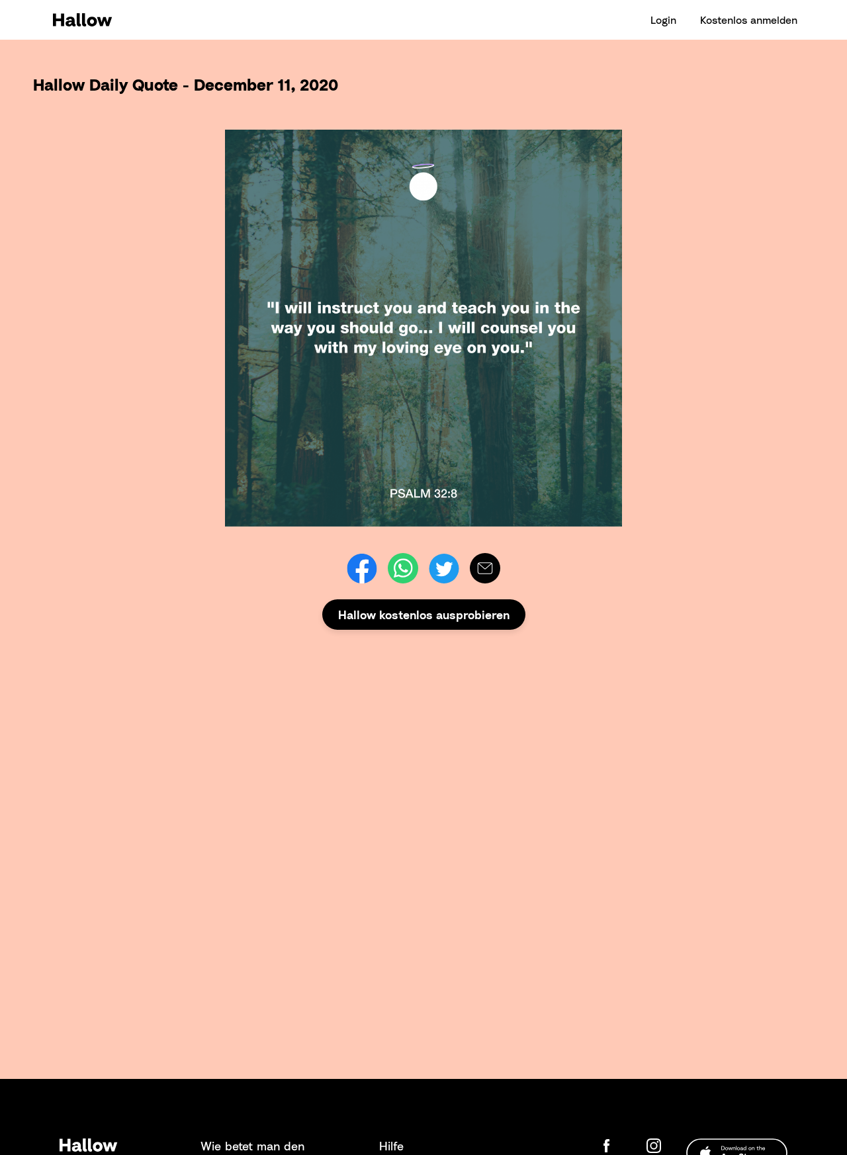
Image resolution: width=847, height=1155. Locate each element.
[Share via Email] (485, 568)
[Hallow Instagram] (656, 1145)
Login (663, 19)
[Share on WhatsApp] (403, 568)
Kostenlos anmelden (748, 19)
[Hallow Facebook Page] (616, 1145)
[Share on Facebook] (362, 568)
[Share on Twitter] (444, 568)
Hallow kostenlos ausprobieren (424, 614)
